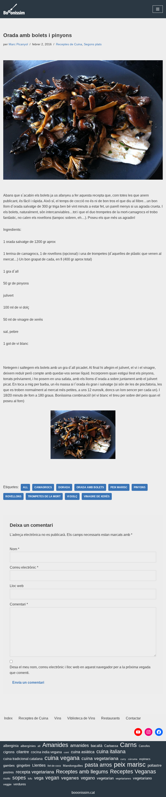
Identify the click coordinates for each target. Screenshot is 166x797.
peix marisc (118, 487)
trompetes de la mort (44, 496)
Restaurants (110, 718)
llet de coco (54, 765)
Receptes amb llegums (82, 771)
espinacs (144, 759)
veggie (7, 784)
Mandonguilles (73, 765)
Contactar (133, 718)
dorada (64, 487)
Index (8, 718)
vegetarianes (123, 778)
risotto (6, 778)
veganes (70, 777)
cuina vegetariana (99, 758)
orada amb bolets (90, 487)
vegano (88, 778)
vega (38, 778)
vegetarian (105, 778)
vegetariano (142, 778)
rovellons (13, 496)
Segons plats (93, 44)
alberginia (11, 746)
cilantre (22, 752)
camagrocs (43, 487)
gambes (9, 765)
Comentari (19, 604)
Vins (57, 718)
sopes (19, 778)
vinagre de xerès (97, 496)
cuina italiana (111, 751)
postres (8, 772)
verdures (19, 784)
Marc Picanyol (18, 44)
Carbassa (111, 746)
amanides (79, 745)
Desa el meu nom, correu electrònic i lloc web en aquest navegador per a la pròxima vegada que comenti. (80, 670)
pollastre (154, 765)
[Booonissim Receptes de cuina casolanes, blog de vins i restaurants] (14, 9)
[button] (158, 9)
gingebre (23, 765)
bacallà (96, 746)
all (25, 487)
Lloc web (17, 586)
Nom (14, 549)
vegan (52, 778)
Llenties (39, 765)
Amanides (55, 745)
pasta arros (98, 765)
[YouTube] (138, 732)
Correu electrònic (24, 567)
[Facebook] (159, 732)
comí (66, 752)
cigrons (8, 752)
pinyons (139, 487)
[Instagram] (148, 732)
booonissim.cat (83, 792)
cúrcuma (132, 759)
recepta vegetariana (35, 771)
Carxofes (144, 746)
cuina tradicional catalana (23, 759)
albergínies (28, 746)
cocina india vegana (46, 752)
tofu (30, 778)
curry (123, 759)
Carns (128, 745)
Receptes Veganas (133, 771)
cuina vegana (62, 758)
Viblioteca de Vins (81, 718)
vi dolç (72, 496)
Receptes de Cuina (69, 44)
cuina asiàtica (82, 752)
